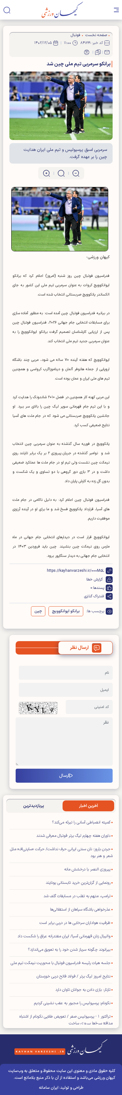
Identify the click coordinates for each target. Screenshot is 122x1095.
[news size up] (46, 173)
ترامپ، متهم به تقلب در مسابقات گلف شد (76, 896)
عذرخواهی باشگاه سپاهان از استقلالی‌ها (80, 909)
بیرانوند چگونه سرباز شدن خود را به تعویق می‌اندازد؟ (69, 950)
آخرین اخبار (88, 806)
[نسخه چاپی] (87, 52)
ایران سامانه (48, 1088)
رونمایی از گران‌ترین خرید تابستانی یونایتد (78, 883)
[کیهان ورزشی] (62, 10)
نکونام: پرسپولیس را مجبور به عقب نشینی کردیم (72, 1003)
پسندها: (98, 588)
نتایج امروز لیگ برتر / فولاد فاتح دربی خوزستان (73, 976)
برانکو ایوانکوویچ (66, 611)
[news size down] (76, 173)
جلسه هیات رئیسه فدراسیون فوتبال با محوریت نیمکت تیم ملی (60, 963)
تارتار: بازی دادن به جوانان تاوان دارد (82, 990)
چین (38, 611)
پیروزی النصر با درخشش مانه (87, 869)
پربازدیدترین (33, 806)
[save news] (98, 52)
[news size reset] (61, 173)
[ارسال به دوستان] (106, 52)
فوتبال (75, 35)
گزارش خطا (94, 579)
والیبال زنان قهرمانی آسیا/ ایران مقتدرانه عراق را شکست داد (64, 936)
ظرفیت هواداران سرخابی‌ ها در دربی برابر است (74, 923)
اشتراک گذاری (94, 596)
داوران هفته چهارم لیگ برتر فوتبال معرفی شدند (73, 836)
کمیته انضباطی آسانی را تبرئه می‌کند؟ (81, 822)
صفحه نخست (96, 35)
